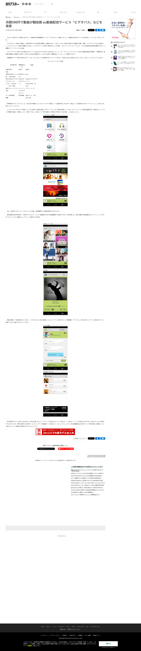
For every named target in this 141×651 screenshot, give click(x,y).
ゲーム (67, 626)
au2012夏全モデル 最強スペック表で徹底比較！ (82, 492)
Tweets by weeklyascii (61, 536)
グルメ (8, 12)
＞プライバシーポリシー (108, 647)
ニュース (132, 12)
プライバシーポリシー (55, 635)
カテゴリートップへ (97, 456)
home (9, 17)
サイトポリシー (44, 635)
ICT (44, 12)
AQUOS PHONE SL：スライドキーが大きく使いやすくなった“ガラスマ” (88, 482)
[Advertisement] (105, 4)
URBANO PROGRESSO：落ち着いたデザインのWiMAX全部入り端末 (87, 480)
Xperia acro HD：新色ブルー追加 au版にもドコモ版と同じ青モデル (87, 487)
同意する (108, 643)
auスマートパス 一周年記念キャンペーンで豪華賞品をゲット (85, 494)
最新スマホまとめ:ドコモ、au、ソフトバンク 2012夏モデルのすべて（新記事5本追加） (87, 470)
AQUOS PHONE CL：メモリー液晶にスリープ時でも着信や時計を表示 (87, 485)
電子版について (96, 635)
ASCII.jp (63, 629)
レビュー (114, 12)
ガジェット (16, 17)
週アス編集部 (81, 30)
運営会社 (65, 635)
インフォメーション (79, 12)
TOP (97, 12)
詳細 (29, 646)
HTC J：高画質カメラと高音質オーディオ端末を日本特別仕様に (86, 478)
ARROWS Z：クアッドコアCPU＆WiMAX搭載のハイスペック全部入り (87, 473)
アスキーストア (61, 12)
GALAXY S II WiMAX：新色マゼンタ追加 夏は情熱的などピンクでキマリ (87, 489)
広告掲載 (80, 635)
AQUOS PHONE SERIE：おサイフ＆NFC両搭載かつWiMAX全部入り (86, 475)
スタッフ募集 (88, 635)
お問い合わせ (72, 635)
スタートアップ (26, 12)
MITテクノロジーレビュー (75, 629)
